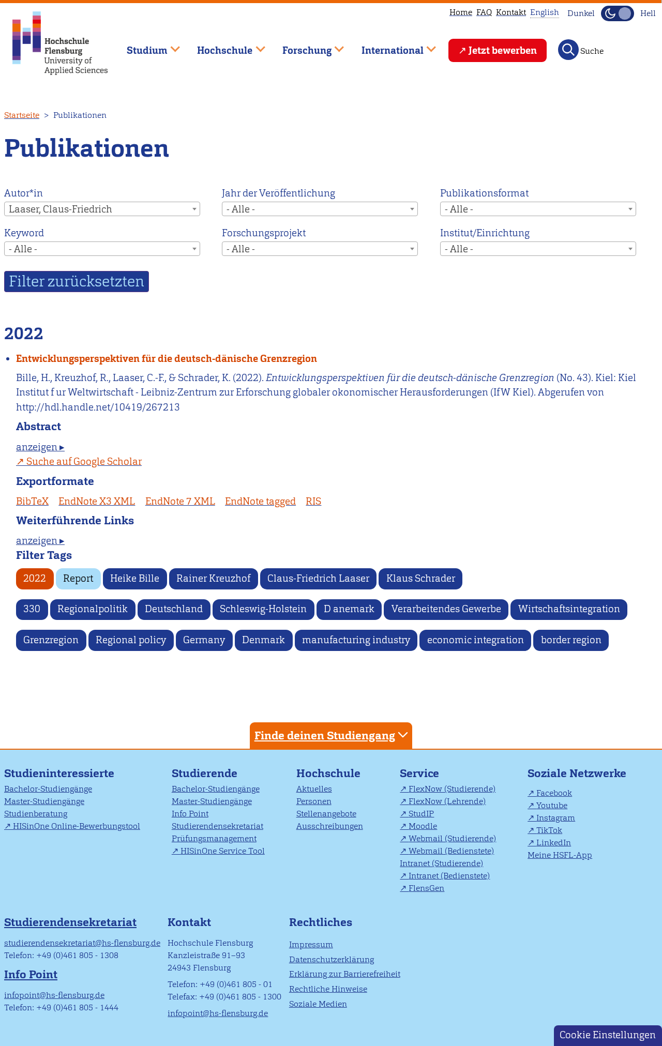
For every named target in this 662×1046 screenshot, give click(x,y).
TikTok (549, 830)
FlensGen (426, 888)
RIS (313, 501)
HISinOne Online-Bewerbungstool (76, 826)
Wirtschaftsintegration (569, 608)
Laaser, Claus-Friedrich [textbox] (60, 209)
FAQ (484, 12)
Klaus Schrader (420, 578)
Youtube (551, 805)
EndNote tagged (260, 501)
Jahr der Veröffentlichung (278, 193)
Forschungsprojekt (264, 232)
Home (460, 12)
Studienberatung (35, 813)
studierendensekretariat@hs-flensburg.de (82, 942)
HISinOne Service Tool (222, 850)
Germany (204, 639)
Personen (314, 801)
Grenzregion (51, 639)
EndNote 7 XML (180, 501)
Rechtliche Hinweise (328, 988)
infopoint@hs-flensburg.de (54, 995)
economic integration (475, 639)
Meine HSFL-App (560, 855)
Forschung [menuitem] (299, 45)
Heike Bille (134, 578)
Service (419, 773)
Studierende (204, 773)
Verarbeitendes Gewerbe (446, 608)
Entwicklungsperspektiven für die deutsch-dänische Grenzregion (166, 358)
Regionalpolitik (92, 608)
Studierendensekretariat (217, 826)
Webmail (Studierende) (452, 838)
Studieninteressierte (59, 773)
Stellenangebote (326, 813)
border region (571, 639)
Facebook (554, 792)
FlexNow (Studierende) (452, 788)
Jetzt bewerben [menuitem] (503, 50)
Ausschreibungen (329, 826)
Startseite (21, 115)
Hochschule (328, 773)
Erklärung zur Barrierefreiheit (344, 973)
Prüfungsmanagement (214, 838)
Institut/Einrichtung (485, 232)
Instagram (555, 817)
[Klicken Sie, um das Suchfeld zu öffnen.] (568, 49)
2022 (34, 578)
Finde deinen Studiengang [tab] (324, 735)
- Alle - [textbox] (241, 209)
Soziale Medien (318, 1003)
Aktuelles (314, 788)
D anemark (349, 608)
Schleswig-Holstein (263, 608)
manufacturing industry (356, 639)
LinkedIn (553, 842)
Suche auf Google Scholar (84, 461)
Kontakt (511, 12)
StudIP (421, 813)
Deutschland (174, 608)
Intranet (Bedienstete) (449, 875)
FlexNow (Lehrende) (447, 801)
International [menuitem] (385, 45)
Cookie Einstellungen (608, 1034)
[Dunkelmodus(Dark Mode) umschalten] (617, 13)
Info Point (190, 813)
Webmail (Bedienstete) (451, 850)
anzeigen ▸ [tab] (40, 447)
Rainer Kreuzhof (213, 578)
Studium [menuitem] (140, 45)
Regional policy (131, 639)
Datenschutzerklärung (331, 959)
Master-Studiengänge (44, 801)
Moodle (423, 826)
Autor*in (23, 193)
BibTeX (32, 501)
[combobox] (102, 209)
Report (78, 578)
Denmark (263, 639)
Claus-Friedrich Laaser (318, 578)
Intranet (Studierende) (441, 863)
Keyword (24, 232)
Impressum (311, 944)
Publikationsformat (484, 193)
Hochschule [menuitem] (218, 45)
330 (31, 608)
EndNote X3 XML (96, 501)
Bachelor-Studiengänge (48, 788)
